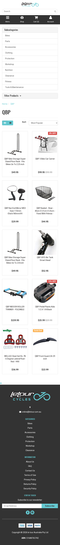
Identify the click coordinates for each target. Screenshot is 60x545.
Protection (9, 58)
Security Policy (30, 488)
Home (4, 104)
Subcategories (11, 30)
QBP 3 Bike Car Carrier (45, 159)
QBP (12, 104)
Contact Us (30, 471)
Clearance (9, 76)
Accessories (10, 47)
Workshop (9, 64)
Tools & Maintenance (14, 87)
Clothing (8, 53)
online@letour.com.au (31, 412)
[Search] (55, 11)
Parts (7, 41)
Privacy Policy (30, 479)
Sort (24, 122)
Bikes (7, 35)
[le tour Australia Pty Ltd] (30, 4)
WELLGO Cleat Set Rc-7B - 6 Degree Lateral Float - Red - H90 (15, 359)
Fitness (7, 81)
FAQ (30, 466)
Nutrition (8, 70)
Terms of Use (30, 475)
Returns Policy (30, 484)
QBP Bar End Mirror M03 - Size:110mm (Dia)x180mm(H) (15, 211)
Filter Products (11, 96)
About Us (30, 462)
